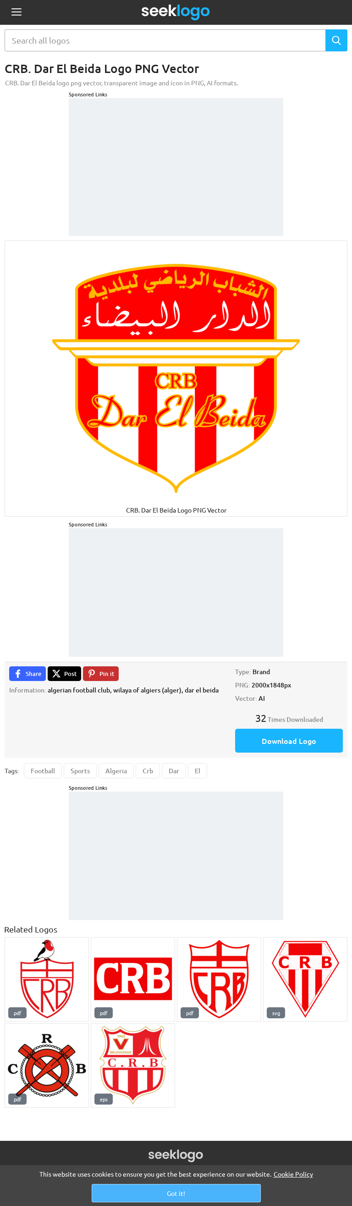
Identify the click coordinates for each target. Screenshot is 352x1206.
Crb (148, 770)
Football (43, 770)
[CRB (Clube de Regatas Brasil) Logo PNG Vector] (47, 979)
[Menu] (16, 12)
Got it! (176, 1193)
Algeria (116, 770)
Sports (80, 770)
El (197, 770)
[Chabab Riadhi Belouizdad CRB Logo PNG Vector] (133, 1065)
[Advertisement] (176, 155)
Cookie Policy (293, 1174)
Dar (174, 770)
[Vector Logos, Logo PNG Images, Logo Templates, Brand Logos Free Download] (176, 12)
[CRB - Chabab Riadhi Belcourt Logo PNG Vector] (305, 979)
